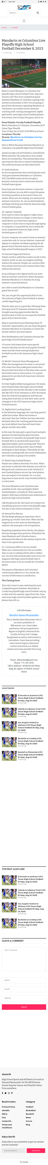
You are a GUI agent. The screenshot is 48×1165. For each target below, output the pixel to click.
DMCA (4, 1114)
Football (15, 28)
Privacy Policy (8, 1107)
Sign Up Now (36, 1150)
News (28, 1118)
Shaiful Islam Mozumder (24, 615)
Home (4, 28)
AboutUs (5, 1110)
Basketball (31, 1110)
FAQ (4, 1118)
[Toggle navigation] (24, 20)
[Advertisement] (24, 788)
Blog (28, 1125)
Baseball (30, 1114)
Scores (29, 1121)
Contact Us (6, 1121)
